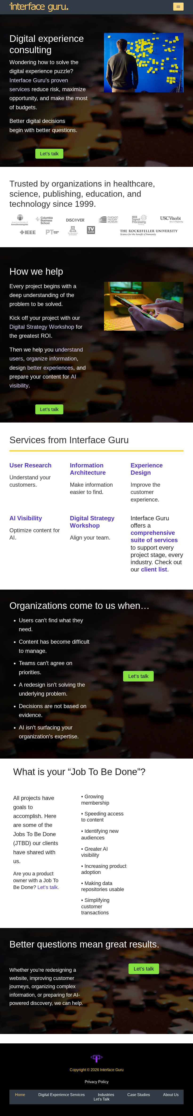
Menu (178, 7)
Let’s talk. (48, 887)
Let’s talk (49, 153)
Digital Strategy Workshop (41, 327)
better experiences (50, 367)
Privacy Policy (97, 1082)
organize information (51, 358)
